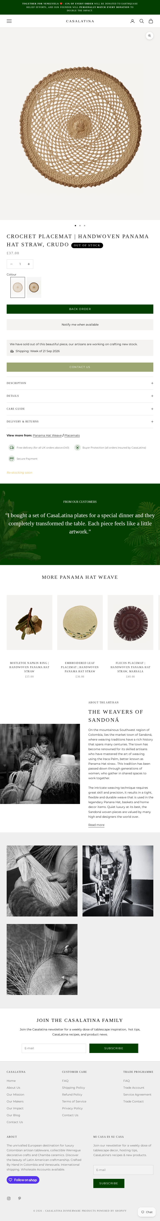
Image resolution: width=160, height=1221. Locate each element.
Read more (96, 825)
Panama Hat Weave (47, 435)
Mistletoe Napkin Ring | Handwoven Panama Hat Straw (29, 667)
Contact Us (80, 367)
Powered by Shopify (112, 1211)
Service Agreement (137, 1094)
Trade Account (133, 1088)
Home (11, 1081)
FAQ (65, 1081)
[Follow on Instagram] (9, 1198)
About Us (13, 1088)
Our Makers (15, 1101)
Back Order (80, 309)
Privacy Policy (72, 1108)
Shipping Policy (73, 1088)
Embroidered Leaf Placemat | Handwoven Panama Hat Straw (80, 667)
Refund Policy (72, 1094)
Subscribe (113, 1048)
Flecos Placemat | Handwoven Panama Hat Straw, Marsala (131, 667)
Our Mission (15, 1094)
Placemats (72, 435)
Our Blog (13, 1115)
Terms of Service (74, 1101)
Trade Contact (133, 1101)
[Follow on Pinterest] (20, 1198)
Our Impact (15, 1108)
